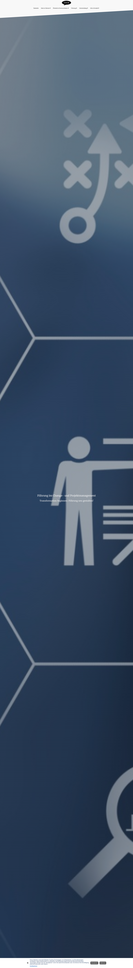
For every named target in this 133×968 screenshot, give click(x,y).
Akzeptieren (94, 963)
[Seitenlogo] (66, 3)
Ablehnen (103, 963)
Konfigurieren (33, 966)
